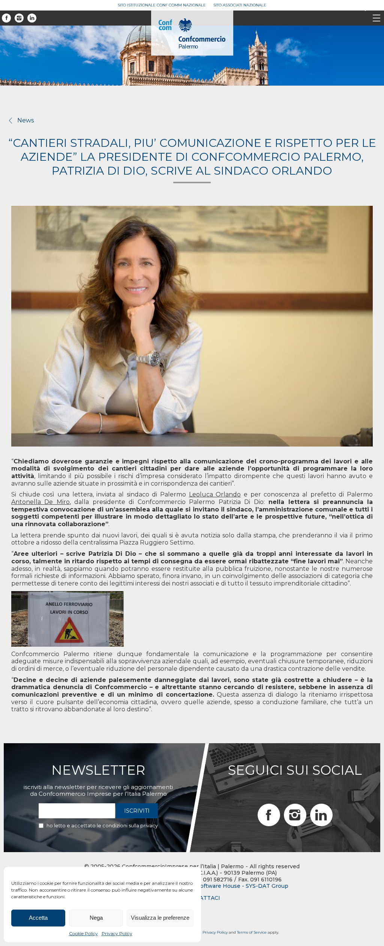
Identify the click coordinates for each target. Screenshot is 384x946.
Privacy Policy (117, 933)
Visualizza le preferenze (160, 917)
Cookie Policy (83, 933)
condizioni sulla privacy (130, 825)
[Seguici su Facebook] (6, 18)
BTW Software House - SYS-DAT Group (235, 886)
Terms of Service (252, 932)
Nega (96, 917)
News (25, 120)
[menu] (376, 18)
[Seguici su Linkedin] (31, 18)
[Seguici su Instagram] (19, 18)
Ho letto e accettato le (102, 825)
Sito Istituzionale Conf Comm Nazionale (162, 5)
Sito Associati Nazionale (239, 5)
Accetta (38, 917)
